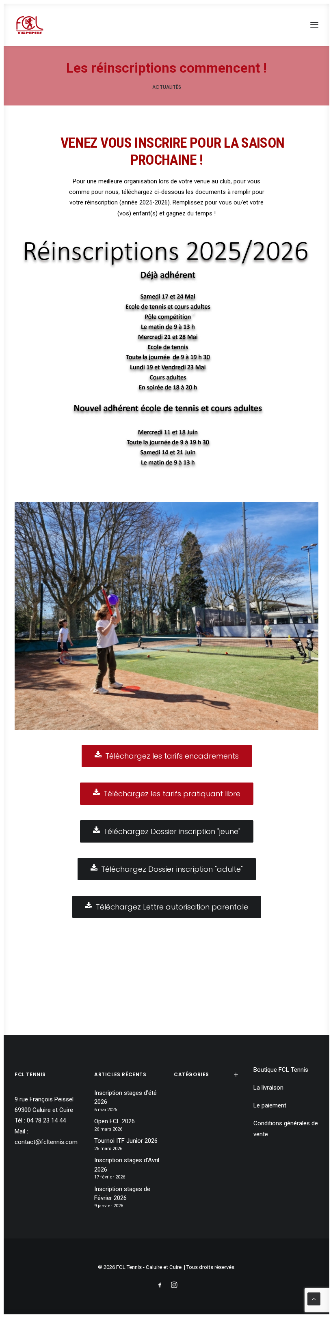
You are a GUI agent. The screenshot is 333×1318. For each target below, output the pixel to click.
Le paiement (269, 1105)
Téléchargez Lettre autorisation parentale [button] (172, 907)
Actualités (166, 87)
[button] (314, 25)
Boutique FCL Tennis (280, 1069)
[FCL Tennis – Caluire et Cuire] (30, 25)
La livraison (268, 1087)
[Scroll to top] (313, 1298)
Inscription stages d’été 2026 (125, 1097)
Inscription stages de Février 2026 (122, 1193)
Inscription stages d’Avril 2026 (126, 1165)
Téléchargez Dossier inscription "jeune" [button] (172, 831)
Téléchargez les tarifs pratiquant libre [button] (172, 794)
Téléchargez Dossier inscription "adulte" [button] (172, 869)
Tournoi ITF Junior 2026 (126, 1140)
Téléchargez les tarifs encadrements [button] (172, 756)
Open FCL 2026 (114, 1121)
